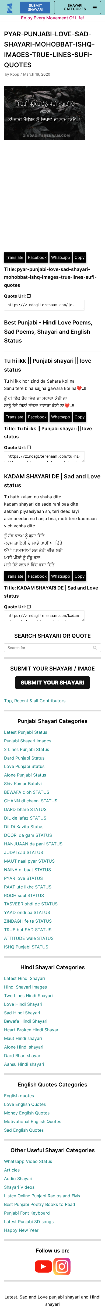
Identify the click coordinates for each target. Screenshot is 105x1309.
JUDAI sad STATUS (23, 852)
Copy (80, 257)
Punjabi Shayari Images (27, 740)
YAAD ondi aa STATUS (27, 912)
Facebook (37, 257)
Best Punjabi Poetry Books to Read (39, 1204)
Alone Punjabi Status (25, 775)
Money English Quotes (27, 1113)
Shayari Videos (19, 1187)
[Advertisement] (52, 196)
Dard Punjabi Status (24, 758)
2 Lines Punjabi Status (26, 749)
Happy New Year (21, 1230)
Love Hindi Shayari (23, 1004)
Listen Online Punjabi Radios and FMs (42, 1195)
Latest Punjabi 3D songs (29, 1221)
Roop (14, 74)
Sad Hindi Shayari (22, 1012)
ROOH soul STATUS (24, 895)
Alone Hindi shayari (23, 1047)
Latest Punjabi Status (25, 732)
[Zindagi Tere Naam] (10, 8)
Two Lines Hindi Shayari (28, 995)
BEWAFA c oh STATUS (26, 792)
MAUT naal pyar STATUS (29, 861)
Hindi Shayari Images (25, 987)
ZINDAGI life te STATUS (28, 921)
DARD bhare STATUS (25, 809)
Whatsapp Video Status (28, 1161)
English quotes (19, 1095)
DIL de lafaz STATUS (25, 818)
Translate (14, 257)
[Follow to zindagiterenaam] (62, 1273)
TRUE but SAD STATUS (27, 929)
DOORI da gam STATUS (28, 835)
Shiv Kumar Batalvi (23, 783)
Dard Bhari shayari (22, 1055)
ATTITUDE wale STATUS (29, 938)
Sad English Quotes (24, 1130)
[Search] (95, 647)
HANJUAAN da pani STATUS (33, 843)
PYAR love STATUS (23, 878)
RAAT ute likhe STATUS (27, 887)
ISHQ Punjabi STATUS (26, 947)
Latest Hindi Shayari (24, 978)
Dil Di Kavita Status (23, 826)
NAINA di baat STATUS (27, 869)
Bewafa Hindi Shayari (25, 1021)
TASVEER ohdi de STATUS (31, 903)
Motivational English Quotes (32, 1121)
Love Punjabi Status (24, 766)
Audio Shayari (18, 1178)
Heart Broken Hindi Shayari (32, 1029)
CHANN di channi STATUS (30, 800)
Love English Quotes (25, 1104)
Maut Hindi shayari (23, 1038)
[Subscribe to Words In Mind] (43, 1273)
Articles (12, 1170)
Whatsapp (60, 257)
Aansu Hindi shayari (24, 1064)
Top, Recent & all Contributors (34, 700)
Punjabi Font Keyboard (27, 1213)
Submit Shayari (35, 7)
